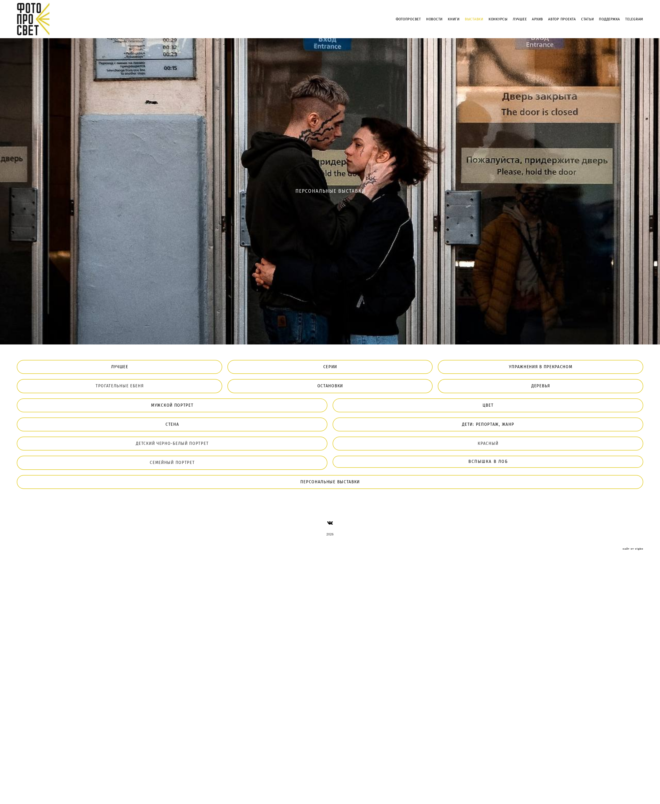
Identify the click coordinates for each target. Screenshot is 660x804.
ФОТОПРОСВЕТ (408, 19)
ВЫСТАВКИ (474, 19)
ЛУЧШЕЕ (520, 19)
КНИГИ (454, 19)
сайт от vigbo (633, 549)
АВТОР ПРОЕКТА (562, 19)
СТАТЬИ (587, 19)
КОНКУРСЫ (498, 19)
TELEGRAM (634, 19)
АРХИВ (537, 19)
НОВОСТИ (434, 19)
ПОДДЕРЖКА (609, 19)
